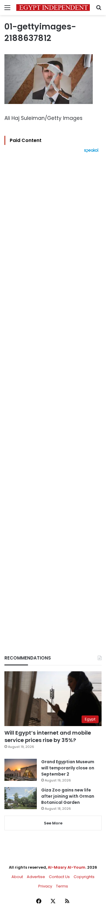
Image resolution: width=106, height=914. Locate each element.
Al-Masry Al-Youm (66, 867)
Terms (62, 886)
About (17, 877)
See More (53, 823)
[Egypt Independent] (53, 7)
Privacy (45, 886)
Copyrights (84, 877)
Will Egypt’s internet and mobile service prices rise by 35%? (47, 736)
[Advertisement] (53, 393)
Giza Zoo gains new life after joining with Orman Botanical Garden (67, 796)
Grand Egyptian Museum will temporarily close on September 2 (67, 768)
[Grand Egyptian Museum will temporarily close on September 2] (20, 770)
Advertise (36, 877)
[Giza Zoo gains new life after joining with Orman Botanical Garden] (20, 798)
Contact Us (59, 877)
